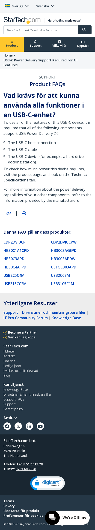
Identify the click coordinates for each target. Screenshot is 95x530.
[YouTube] (40, 426)
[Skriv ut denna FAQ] (24, 213)
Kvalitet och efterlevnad (20, 370)
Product (12, 45)
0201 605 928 (26, 469)
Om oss (9, 361)
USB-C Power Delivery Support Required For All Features (40, 62)
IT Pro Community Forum (25, 317)
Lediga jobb (12, 366)
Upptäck (83, 46)
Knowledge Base (66, 317)
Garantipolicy (13, 409)
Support (36, 45)
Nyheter (9, 351)
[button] (47, 483)
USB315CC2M (15, 283)
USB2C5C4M (13, 275)
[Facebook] (7, 426)
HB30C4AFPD (14, 267)
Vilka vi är (59, 45)
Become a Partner (22, 332)
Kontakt (9, 356)
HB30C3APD (13, 258)
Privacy (9, 506)
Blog (6, 375)
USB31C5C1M (62, 283)
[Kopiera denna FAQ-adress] (8, 213)
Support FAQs (13, 399)
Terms (8, 501)
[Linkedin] (29, 426)
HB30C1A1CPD (16, 250)
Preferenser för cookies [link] (23, 515)
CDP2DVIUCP (14, 242)
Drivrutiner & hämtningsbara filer (27, 394)
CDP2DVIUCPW (64, 242)
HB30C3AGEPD (64, 250)
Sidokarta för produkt (21, 511)
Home (8, 55)
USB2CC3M (60, 275)
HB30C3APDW (63, 258)
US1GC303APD (63, 267)
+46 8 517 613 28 (30, 464)
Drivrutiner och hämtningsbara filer (54, 312)
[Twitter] (18, 426)
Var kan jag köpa (22, 337)
